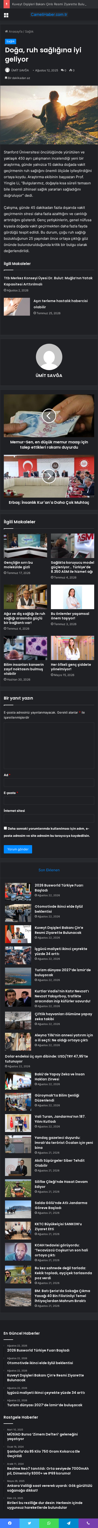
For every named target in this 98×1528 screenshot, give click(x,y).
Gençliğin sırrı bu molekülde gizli (18, 564)
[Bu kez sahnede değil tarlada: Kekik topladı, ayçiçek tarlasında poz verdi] (18, 1274)
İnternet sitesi (14, 811)
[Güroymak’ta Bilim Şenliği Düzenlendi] (18, 1102)
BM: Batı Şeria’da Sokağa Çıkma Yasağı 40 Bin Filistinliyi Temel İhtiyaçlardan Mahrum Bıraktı (62, 1295)
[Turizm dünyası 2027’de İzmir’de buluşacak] (18, 976)
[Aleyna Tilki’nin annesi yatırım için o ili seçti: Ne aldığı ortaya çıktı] (18, 1042)
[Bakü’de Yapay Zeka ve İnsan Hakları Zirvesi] (18, 1081)
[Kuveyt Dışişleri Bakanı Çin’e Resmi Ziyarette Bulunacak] (18, 934)
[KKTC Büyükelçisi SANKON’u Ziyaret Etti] (18, 1230)
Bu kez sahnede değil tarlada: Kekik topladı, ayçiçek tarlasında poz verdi (63, 1273)
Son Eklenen (49, 870)
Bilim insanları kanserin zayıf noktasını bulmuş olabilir (24, 669)
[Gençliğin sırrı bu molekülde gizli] (25, 546)
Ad (7, 775)
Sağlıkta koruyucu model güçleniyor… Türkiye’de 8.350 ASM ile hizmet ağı (72, 567)
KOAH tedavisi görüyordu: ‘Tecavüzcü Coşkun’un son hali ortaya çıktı (61, 1250)
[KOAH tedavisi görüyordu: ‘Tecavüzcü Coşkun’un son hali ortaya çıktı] (18, 1252)
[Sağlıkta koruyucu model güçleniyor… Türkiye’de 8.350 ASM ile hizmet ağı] (72, 546)
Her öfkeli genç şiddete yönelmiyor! (71, 666)
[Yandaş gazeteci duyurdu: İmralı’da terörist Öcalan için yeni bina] (18, 1144)
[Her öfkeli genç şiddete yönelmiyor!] (72, 648)
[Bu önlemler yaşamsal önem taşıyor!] (72, 597)
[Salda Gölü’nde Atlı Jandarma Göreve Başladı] (18, 1209)
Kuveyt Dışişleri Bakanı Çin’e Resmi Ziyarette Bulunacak (52, 4)
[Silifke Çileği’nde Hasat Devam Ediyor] (18, 1188)
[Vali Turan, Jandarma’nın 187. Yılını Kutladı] (18, 1123)
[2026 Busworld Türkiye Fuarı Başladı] (18, 892)
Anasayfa (15, 31)
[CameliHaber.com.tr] (49, 14)
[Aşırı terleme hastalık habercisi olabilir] (17, 307)
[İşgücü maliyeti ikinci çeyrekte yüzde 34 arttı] (18, 955)
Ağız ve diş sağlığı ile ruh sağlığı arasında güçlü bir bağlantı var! (24, 618)
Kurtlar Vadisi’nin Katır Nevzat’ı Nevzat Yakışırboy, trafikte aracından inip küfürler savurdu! (62, 996)
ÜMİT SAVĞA (20, 70)
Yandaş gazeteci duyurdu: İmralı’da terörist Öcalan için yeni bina (64, 1142)
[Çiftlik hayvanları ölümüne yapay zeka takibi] (18, 1020)
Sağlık (29, 31)
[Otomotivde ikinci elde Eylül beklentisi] (18, 913)
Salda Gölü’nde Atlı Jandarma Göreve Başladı (61, 1205)
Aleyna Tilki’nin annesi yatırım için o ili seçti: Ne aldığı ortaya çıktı (64, 1038)
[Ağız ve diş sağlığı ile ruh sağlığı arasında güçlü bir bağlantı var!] (25, 597)
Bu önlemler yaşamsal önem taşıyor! (70, 616)
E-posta (11, 793)
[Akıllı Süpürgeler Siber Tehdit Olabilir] (18, 1167)
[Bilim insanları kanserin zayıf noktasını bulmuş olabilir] (25, 648)
